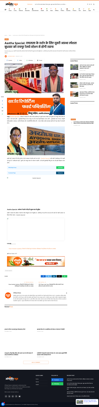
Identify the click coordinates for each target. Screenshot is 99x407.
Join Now (60, 167)
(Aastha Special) (14, 116)
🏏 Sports (84, 9)
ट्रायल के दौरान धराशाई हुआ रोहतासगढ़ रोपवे (15, 329)
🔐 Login (89, 9)
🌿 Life (47, 9)
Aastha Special (8, 270)
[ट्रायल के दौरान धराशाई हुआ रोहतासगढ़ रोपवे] (20, 318)
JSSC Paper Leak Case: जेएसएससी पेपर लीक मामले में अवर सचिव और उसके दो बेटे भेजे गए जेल (51, 285)
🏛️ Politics (62, 9)
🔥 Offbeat (56, 9)
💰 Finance (74, 9)
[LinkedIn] (2, 107)
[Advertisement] (49, 23)
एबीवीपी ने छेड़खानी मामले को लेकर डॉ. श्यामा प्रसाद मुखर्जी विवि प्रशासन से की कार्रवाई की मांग (52, 354)
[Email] (2, 110)
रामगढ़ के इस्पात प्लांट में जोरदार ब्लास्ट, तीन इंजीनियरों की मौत (78, 396)
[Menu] (5, 9)
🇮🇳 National (21, 9)
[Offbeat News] (12, 4)
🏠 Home (10, 9)
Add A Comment (36, 362)
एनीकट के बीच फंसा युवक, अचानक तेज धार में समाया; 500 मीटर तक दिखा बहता (87, 84)
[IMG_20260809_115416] (36, 266)
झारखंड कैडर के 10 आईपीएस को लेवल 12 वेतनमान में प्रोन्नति (51, 329)
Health (37, 384)
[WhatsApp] (2, 114)
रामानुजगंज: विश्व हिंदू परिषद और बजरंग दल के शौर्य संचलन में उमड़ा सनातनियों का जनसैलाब (19, 354)
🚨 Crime (15, 9)
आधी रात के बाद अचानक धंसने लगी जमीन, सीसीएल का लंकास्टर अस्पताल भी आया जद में (87, 67)
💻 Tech (80, 9)
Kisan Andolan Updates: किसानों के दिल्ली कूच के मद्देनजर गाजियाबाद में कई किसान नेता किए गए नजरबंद (32, 248)
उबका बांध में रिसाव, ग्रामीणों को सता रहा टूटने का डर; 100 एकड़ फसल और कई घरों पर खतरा (87, 93)
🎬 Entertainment (35, 9)
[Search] (93, 9)
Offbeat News (12, 56)
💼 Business (68, 9)
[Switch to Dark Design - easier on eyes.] (93, 4)
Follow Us (60, 173)
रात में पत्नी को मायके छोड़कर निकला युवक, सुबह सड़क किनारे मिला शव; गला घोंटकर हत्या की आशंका (51, 4)
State (6, 39)
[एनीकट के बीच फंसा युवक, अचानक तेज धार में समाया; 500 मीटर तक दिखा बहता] (74, 85)
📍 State (51, 9)
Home (37, 379)
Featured (73, 119)
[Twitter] (2, 104)
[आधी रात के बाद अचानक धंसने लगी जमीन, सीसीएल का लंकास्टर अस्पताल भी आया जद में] (74, 67)
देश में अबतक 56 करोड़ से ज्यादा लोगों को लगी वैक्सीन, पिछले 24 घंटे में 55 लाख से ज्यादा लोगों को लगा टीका (84, 122)
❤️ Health (42, 9)
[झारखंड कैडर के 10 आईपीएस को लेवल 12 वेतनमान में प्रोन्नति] (52, 318)
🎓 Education (27, 9)
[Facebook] (2, 101)
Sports (37, 381)
